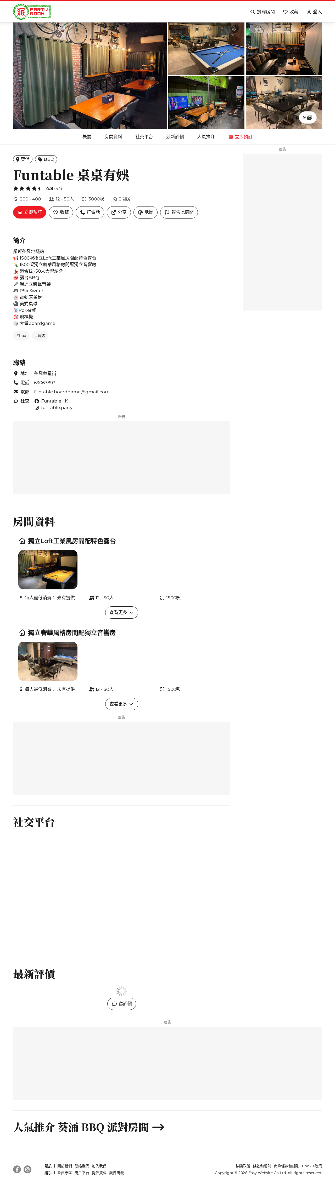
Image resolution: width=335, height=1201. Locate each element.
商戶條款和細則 (286, 1166)
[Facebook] (17, 1169)
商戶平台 (82, 1173)
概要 (86, 136)
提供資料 (99, 1173)
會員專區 (64, 1173)
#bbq (21, 335)
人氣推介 (206, 136)
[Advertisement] (121, 457)
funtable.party (56, 407)
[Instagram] (27, 1169)
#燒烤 (40, 335)
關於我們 (64, 1166)
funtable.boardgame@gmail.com (72, 391)
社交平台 (144, 136)
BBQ (49, 159)
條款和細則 (262, 1166)
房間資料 (113, 136)
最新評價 (175, 136)
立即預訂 (244, 136)
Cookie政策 (312, 1166)
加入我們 (99, 1166)
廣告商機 (116, 1173)
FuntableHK (54, 401)
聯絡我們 (82, 1166)
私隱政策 (243, 1166)
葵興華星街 (45, 373)
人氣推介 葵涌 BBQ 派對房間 (82, 1126)
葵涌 (25, 159)
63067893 (44, 382)
